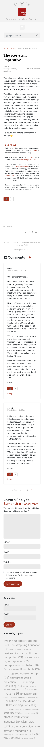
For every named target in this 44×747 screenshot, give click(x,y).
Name (7, 542)
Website (7, 562)
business (12, 649)
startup (12, 717)
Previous (17, 490)
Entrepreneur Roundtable (22, 669)
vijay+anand (12, 738)
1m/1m (10, 640)
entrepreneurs (9, 674)
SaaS (28, 709)
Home (6, 48)
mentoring (15, 698)
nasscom (33, 698)
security (35, 709)
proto (11, 709)
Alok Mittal (7, 71)
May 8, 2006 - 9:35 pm (16, 410)
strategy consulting (25, 726)
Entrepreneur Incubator (21, 665)
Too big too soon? (21, 250)
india (11, 693)
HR (31, 689)
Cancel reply (30, 503)
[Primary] (22, 27)
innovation (29, 693)
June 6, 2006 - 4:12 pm (16, 271)
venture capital (29, 734)
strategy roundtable (18, 730)
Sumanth (11, 504)
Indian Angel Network (28, 160)
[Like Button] (6, 199)
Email (6, 552)
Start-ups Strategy (29, 713)
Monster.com (10, 176)
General (12, 48)
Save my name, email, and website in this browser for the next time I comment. (22, 575)
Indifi (35, 150)
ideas (36, 689)
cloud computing (22, 655)
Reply (9, 393)
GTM (24, 689)
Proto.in (19, 709)
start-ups (12, 712)
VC (16, 735)
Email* (6, 614)
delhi (26, 658)
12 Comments (35, 69)
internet (7, 698)
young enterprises (28, 738)
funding (27, 686)
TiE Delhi (30, 157)
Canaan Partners (22, 166)
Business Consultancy (24, 649)
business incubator (18, 653)
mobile (23, 698)
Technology (8, 735)
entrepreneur (18, 661)
